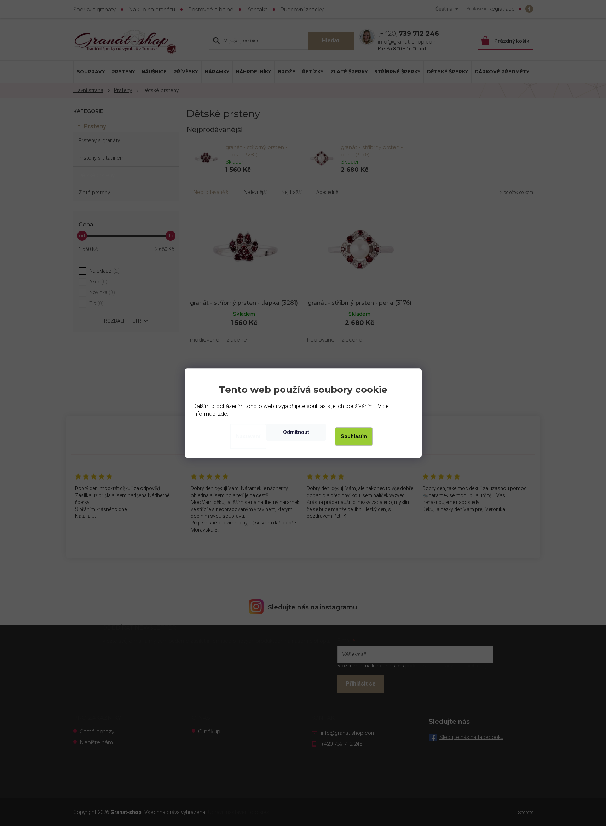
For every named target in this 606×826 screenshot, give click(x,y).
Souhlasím (354, 436)
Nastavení (248, 436)
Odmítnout (296, 432)
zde (222, 414)
